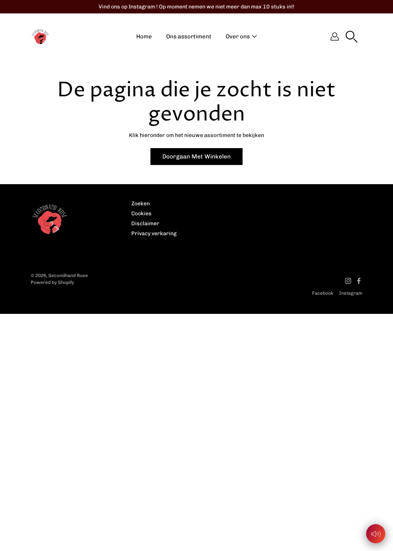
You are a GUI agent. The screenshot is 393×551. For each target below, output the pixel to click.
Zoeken (140, 203)
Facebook (323, 293)
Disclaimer (145, 223)
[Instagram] (348, 281)
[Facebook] (358, 281)
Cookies (141, 213)
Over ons (238, 36)
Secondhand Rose (68, 275)
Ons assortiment (188, 36)
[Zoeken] (351, 36)
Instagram (350, 293)
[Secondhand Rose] (40, 36)
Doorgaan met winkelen (196, 156)
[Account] (335, 36)
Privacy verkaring (154, 233)
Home (144, 36)
